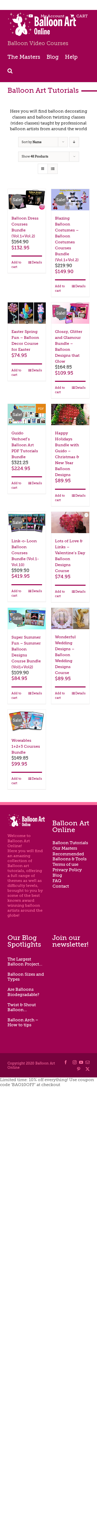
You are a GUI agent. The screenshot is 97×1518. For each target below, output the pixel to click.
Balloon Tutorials (70, 842)
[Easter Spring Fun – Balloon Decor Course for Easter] (27, 313)
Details (37, 262)
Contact (60, 886)
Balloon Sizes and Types (25, 977)
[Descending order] (74, 142)
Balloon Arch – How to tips (22, 1022)
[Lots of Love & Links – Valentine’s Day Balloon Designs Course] (70, 522)
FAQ (56, 880)
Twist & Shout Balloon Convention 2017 (25, 1007)
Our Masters (64, 848)
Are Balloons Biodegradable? (23, 992)
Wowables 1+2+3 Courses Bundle (25, 746)
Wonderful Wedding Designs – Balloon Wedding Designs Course (65, 655)
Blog (57, 875)
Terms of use (65, 864)
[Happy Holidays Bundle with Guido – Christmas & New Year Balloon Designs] (70, 414)
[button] (9, 70)
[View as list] (52, 169)
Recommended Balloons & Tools (69, 856)
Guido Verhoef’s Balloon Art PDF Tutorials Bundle (24, 445)
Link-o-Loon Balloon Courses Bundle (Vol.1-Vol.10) (25, 553)
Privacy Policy (67, 870)
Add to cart (16, 265)
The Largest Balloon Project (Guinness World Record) (24, 962)
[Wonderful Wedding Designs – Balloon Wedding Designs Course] (70, 618)
